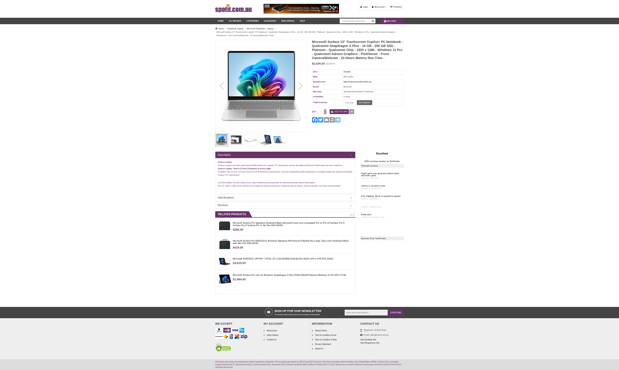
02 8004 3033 (380, 330)
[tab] (285, 155)
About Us (319, 349)
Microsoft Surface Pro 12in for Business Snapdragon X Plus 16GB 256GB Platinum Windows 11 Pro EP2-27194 (289, 275)
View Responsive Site (369, 343)
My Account (379, 7)
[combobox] (357, 21)
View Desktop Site (368, 340)
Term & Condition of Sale (326, 340)
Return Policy (321, 330)
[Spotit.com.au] (233, 8)
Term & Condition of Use (325, 335)
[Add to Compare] (351, 111)
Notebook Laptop (235, 28)
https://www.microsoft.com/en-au (358, 82)
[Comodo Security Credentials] (223, 348)
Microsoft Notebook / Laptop (260, 28)
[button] (221, 86)
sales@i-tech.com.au (379, 335)
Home (221, 28)
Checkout (397, 7)
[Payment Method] (221, 337)
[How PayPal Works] (229, 331)
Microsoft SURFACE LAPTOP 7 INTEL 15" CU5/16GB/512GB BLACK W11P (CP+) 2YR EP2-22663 (283, 258)
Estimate (364, 102)
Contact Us (271, 340)
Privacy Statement (323, 344)
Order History (272, 335)
